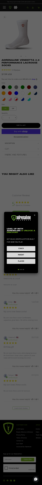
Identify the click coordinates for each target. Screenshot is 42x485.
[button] (36, 479)
